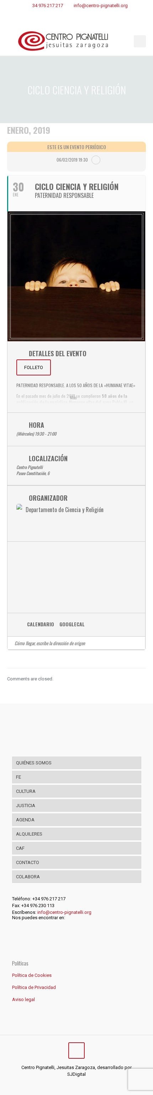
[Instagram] (81, 1084)
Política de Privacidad (34, 987)
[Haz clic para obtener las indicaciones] (137, 643)
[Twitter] (71, 1084)
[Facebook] (62, 1084)
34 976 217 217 (47, 5)
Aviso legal (23, 999)
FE (18, 777)
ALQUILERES (29, 834)
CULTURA (26, 791)
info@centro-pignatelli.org (101, 5)
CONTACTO (27, 862)
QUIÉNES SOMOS (34, 762)
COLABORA (28, 876)
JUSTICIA (25, 805)
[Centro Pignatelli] (76, 41)
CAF (20, 848)
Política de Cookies (32, 975)
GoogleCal (72, 624)
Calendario (40, 624)
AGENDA (25, 819)
